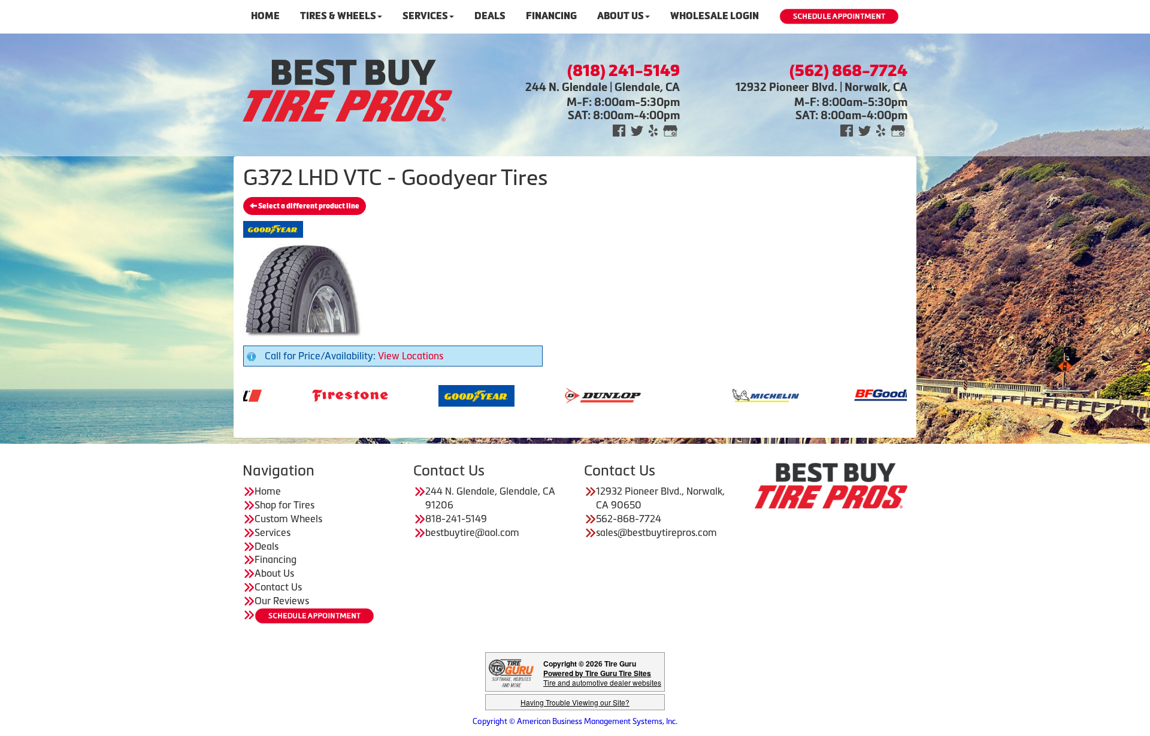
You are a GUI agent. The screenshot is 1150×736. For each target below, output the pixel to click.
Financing (551, 16)
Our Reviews (282, 600)
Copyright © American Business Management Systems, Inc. (575, 721)
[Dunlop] (545, 394)
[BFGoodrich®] (834, 394)
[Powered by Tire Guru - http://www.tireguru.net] (511, 672)
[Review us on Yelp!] (653, 130)
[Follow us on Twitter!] (637, 130)
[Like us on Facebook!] (619, 130)
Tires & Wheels (338, 16)
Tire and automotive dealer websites (602, 677)
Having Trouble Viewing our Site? (575, 702)
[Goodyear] (418, 394)
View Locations (410, 355)
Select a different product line (308, 206)
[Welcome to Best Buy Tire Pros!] (347, 89)
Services (425, 16)
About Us (620, 16)
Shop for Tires (284, 504)
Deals (490, 16)
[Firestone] (292, 394)
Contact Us (278, 586)
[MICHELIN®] (708, 394)
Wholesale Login (714, 16)
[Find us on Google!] (670, 130)
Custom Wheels (288, 518)
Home (265, 16)
